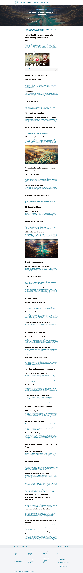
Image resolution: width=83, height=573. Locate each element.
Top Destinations (31, 561)
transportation (37, 121)
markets (54, 308)
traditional (38, 416)
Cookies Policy (45, 554)
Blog (45, 9)
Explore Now (67, 2)
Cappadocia (45, 560)
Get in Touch (30, 563)
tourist (53, 399)
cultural (31, 376)
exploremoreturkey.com (64, 566)
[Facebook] (58, 546)
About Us (15, 553)
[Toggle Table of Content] (56, 70)
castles (55, 94)
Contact (38, 2)
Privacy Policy (45, 553)
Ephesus (44, 562)
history (36, 49)
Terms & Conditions (46, 555)
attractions (39, 375)
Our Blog (15, 554)
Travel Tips (30, 562)
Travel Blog (30, 554)
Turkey (35, 119)
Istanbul (44, 561)
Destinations (30, 553)
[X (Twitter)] (60, 546)
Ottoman (30, 93)
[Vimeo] (65, 546)
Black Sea (37, 106)
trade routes (54, 85)
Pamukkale (44, 563)
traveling (46, 178)
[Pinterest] (67, 546)
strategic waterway (47, 45)
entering (41, 188)
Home (35, 2)
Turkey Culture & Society (40, 9)
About (48, 2)
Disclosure (15, 555)
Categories (43, 2)
